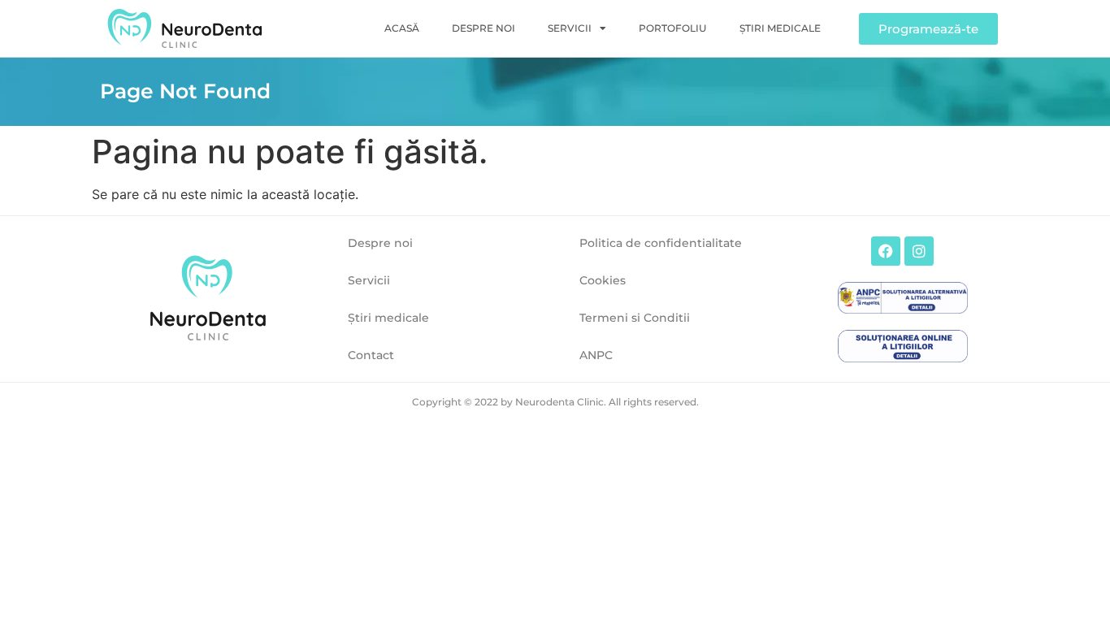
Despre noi (483, 28)
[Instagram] (919, 251)
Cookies (602, 280)
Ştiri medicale (780, 28)
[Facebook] (885, 251)
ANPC (596, 355)
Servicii (570, 28)
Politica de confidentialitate (660, 243)
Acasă (401, 28)
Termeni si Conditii (634, 317)
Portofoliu (673, 28)
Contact (371, 355)
